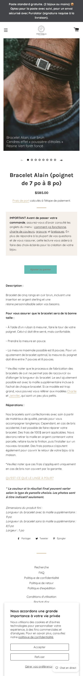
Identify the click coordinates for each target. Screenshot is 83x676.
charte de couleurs (22, 231)
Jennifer (14, 395)
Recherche (41, 567)
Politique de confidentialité (41, 578)
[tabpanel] (41, 94)
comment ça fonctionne (50, 227)
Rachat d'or (41, 602)
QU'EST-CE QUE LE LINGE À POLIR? (29, 478)
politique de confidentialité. (36, 637)
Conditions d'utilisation (41, 596)
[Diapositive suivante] (61, 160)
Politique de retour (41, 583)
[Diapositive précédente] (22, 160)
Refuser (40, 657)
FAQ (41, 572)
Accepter (40, 647)
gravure (41, 231)
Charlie (71, 391)
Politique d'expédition (41, 588)
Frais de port (21, 200)
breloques (57, 231)
